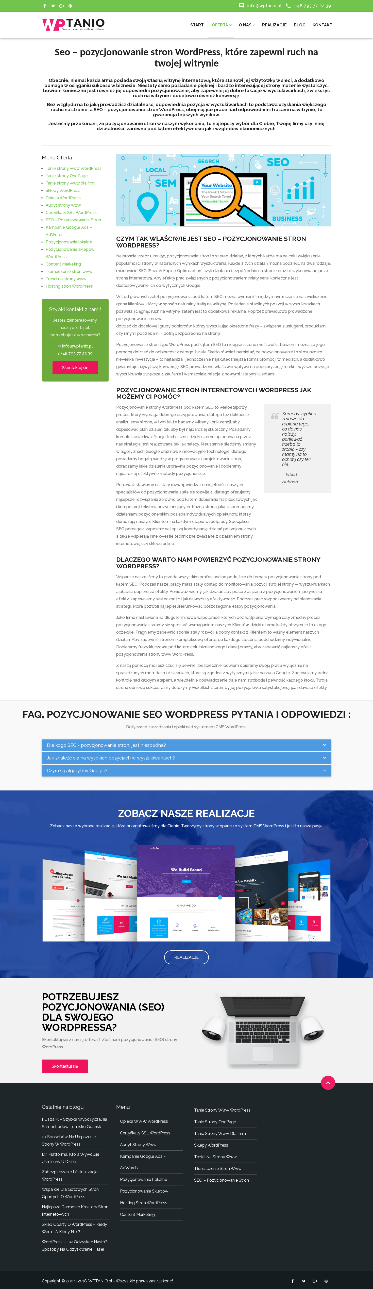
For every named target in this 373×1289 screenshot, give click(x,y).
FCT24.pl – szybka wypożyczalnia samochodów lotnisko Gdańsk (74, 1123)
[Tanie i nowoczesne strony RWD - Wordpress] (73, 21)
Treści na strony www (66, 278)
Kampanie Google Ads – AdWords (143, 1162)
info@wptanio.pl (260, 5)
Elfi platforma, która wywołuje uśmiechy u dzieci (70, 1158)
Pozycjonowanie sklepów (144, 1191)
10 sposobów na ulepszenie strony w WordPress (69, 1140)
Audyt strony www (63, 205)
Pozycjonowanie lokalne (69, 242)
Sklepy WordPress (63, 190)
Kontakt (322, 25)
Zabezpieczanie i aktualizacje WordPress (69, 1175)
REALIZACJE (186, 957)
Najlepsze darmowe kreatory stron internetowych (75, 1210)
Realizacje (274, 25)
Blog (300, 25)
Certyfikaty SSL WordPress (71, 212)
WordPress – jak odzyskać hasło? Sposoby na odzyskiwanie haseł (74, 1246)
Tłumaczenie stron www (69, 271)
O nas (245, 25)
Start (197, 25)
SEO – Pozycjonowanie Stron (73, 220)
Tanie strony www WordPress (73, 168)
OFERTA (220, 25)
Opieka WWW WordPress (144, 1121)
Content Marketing (63, 264)
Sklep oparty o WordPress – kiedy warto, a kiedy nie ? (74, 1228)
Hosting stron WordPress (69, 286)
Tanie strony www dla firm (70, 183)
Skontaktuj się (75, 367)
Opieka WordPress (63, 197)
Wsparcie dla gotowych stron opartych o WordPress (70, 1193)
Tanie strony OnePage (67, 175)
